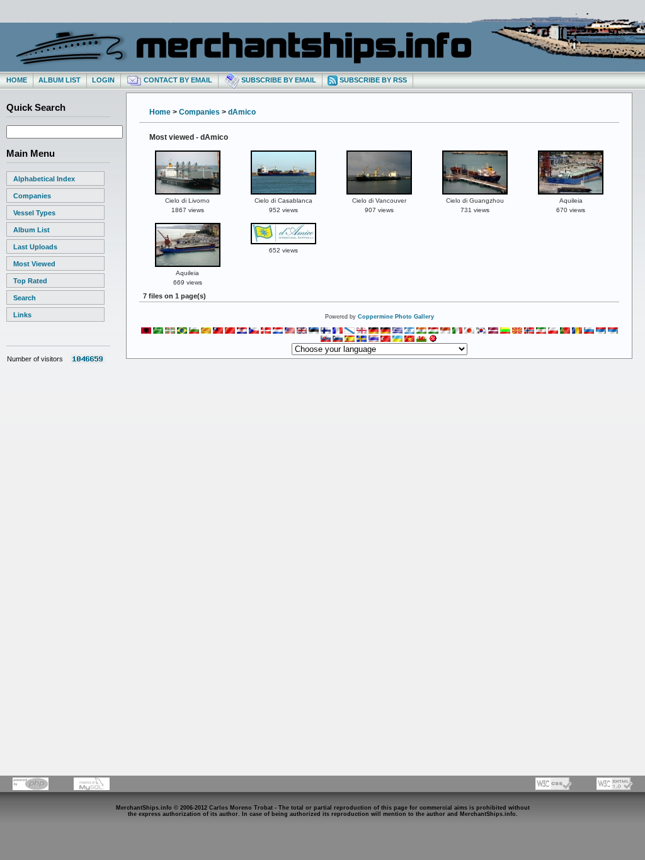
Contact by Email (177, 80)
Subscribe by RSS (372, 80)
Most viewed (34, 264)
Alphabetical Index (44, 179)
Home (16, 80)
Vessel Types (34, 213)
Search (24, 298)
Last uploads (35, 247)
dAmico (242, 112)
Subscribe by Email (277, 80)
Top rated (30, 281)
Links (22, 315)
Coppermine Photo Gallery (396, 317)
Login (103, 80)
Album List (59, 80)
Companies (32, 196)
